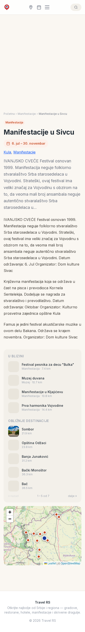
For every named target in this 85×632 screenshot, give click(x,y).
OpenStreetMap (70, 563)
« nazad (13, 496)
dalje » (72, 496)
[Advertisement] (42, 67)
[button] (44, 538)
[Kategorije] (48, 7)
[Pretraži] (75, 7)
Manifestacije (27, 113)
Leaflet (51, 563)
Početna (9, 113)
